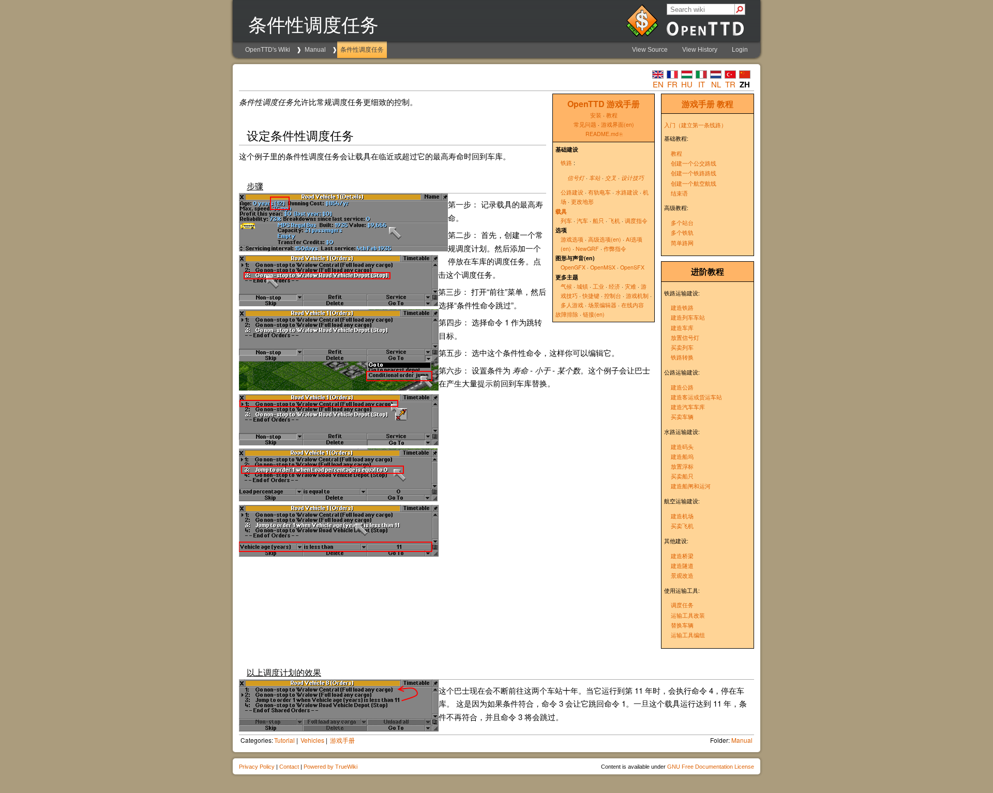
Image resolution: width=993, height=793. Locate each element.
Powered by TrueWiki (330, 767)
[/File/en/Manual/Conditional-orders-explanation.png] (339, 728)
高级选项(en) (604, 239)
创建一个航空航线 (693, 183)
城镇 (582, 286)
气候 (566, 286)
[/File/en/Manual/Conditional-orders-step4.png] (338, 497)
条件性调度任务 (362, 49)
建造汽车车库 (688, 407)
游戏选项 (572, 239)
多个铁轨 (682, 232)
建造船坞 (682, 456)
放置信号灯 (685, 337)
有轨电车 (599, 192)
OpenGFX (573, 267)
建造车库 (682, 328)
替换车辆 (682, 625)
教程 (725, 104)
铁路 (566, 163)
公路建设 (572, 192)
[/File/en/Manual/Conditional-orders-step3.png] (339, 442)
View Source (650, 49)
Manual (315, 49)
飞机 (614, 221)
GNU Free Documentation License (710, 767)
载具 (561, 211)
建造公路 (682, 387)
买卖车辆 (682, 417)
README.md (602, 134)
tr (730, 84)
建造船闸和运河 (691, 486)
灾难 (630, 286)
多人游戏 (572, 305)
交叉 (610, 178)
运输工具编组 (688, 635)
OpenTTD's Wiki (267, 49)
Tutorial (284, 740)
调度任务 (682, 605)
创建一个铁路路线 (693, 173)
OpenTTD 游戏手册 (603, 104)
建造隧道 (682, 566)
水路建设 (626, 192)
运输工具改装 (688, 615)
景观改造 (682, 575)
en (658, 84)
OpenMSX (602, 267)
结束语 (679, 193)
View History (699, 49)
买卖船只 (682, 476)
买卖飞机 (682, 526)
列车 (566, 221)
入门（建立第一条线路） (695, 125)
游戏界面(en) (617, 124)
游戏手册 (698, 104)
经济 (614, 286)
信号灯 (575, 178)
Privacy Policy (257, 767)
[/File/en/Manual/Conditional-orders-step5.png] (343, 248)
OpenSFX (632, 267)
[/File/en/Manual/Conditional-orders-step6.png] (339, 553)
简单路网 (682, 243)
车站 (594, 178)
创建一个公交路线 (693, 163)
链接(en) (594, 314)
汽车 (582, 221)
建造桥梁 (682, 556)
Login (740, 49)
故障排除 (566, 314)
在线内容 (632, 305)
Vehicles (312, 740)
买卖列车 (682, 347)
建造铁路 (682, 307)
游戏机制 (637, 296)
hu (687, 84)
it (701, 84)
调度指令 (636, 221)
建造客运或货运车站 (696, 397)
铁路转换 (682, 357)
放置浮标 (682, 466)
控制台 (612, 296)
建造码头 (682, 447)
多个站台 (682, 223)
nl (716, 84)
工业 (598, 286)
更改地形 (582, 201)
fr (672, 84)
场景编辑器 (602, 305)
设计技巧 (632, 178)
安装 (595, 115)
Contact (289, 767)
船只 (598, 221)
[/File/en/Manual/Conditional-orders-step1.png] (338, 302)
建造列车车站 (688, 317)
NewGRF (587, 248)
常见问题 (585, 124)
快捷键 (590, 296)
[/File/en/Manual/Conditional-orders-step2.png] (339, 387)
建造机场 (682, 516)
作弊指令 (615, 248)
